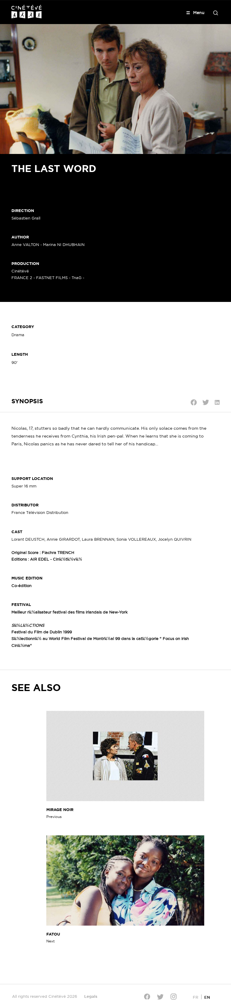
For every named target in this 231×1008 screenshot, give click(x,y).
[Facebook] (147, 997)
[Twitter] (160, 997)
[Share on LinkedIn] (217, 402)
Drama (17, 335)
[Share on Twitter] (206, 402)
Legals (90, 996)
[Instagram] (174, 997)
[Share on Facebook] (194, 402)
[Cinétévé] (26, 11)
